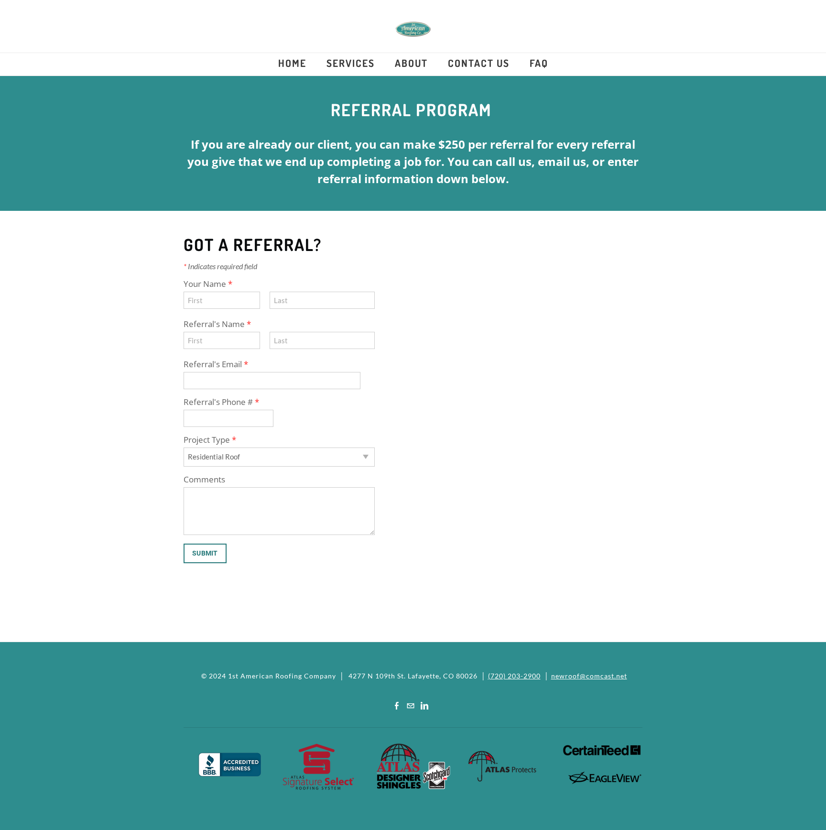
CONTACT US (479, 62)
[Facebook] (397, 705)
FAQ (539, 62)
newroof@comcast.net (589, 676)
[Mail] (410, 705)
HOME (292, 62)
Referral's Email (216, 364)
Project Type (210, 439)
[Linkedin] (424, 705)
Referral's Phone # (221, 401)
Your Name (208, 283)
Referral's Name (217, 323)
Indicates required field (220, 266)
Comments (204, 479)
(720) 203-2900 (514, 676)
